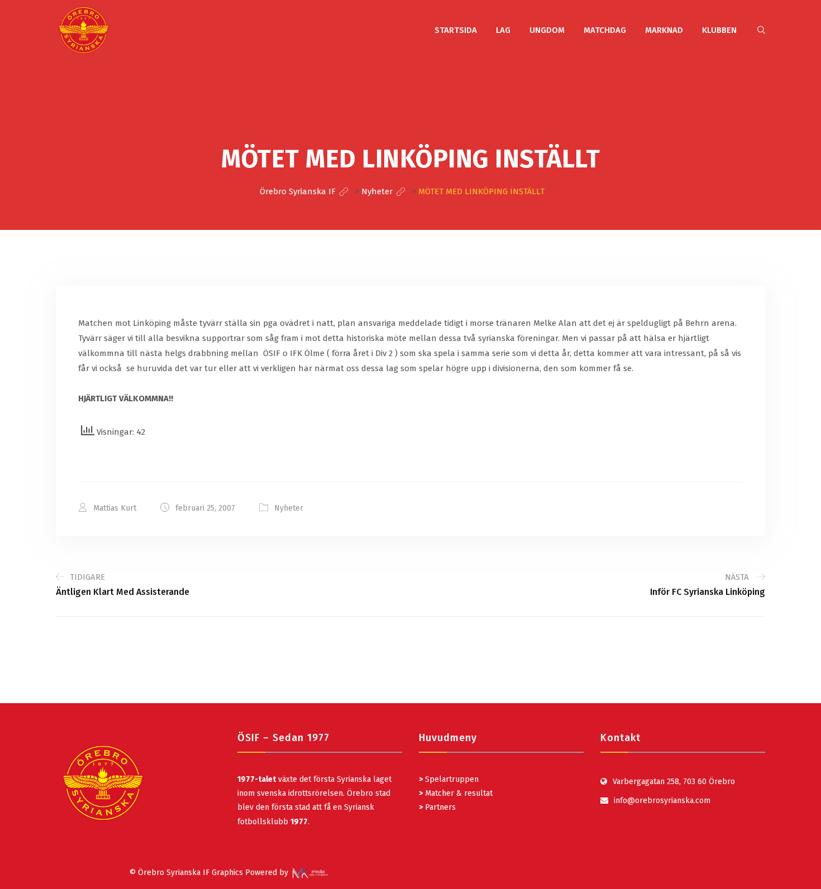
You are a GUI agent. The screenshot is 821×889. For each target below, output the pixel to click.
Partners (437, 807)
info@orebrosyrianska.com (662, 800)
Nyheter (288, 508)
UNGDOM (547, 30)
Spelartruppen (451, 779)
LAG (503, 30)
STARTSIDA (456, 30)
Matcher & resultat (456, 793)
